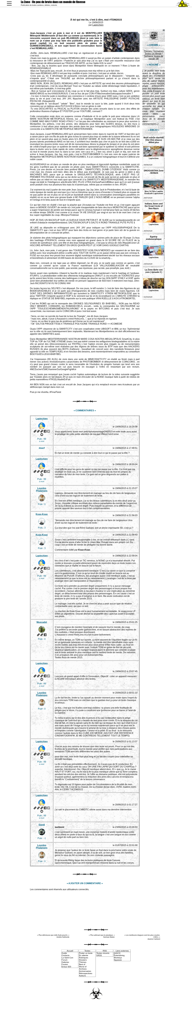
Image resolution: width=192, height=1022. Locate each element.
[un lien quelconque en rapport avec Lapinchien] (41, 431)
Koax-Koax (42, 514)
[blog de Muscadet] (41, 634)
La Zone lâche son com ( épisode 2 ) (154, 270)
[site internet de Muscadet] (38, 634)
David (42, 825)
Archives (83, 969)
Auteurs (82, 975)
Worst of (82, 966)
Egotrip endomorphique (153, 237)
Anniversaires (85, 971)
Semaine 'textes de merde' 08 (153, 57)
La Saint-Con (67, 957)
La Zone (53, 2)
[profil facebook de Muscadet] (45, 634)
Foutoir (65, 964)
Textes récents (102, 953)
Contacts (65, 955)
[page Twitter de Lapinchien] (48, 431)
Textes (87, 951)
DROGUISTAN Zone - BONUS (153, 171)
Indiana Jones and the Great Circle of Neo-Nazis (154, 206)
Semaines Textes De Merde (154, 52)
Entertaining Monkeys (119, 956)
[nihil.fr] (117, 953)
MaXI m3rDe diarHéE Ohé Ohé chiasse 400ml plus (154, 140)
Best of (82, 964)
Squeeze (118, 960)
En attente (83, 955)
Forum (64, 960)
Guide (64, 953)
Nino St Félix (150, 191)
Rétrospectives (85, 973)
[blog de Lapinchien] (38, 431)
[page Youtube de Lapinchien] (41, 434)
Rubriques (83, 957)
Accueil (70, 951)
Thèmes (148, 51)
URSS (99, 955)
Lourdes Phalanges (41, 489)
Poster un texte (85, 953)
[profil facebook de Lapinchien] (45, 431)
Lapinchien (97, 25)
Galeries (65, 962)
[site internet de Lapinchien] (35, 431)
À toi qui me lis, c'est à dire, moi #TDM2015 (96, 19)
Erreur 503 (66, 966)
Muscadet (42, 622)
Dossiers (83, 960)
